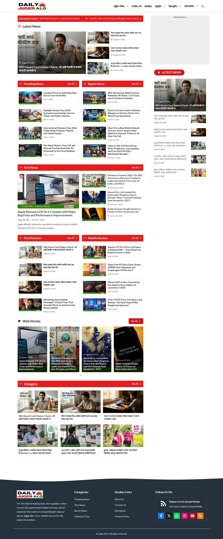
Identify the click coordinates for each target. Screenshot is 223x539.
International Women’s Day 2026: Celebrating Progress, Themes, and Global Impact (60, 131)
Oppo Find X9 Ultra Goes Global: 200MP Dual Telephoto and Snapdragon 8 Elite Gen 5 (124, 267)
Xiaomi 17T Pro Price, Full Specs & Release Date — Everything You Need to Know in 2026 (124, 250)
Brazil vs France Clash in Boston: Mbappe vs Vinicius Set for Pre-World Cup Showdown (124, 113)
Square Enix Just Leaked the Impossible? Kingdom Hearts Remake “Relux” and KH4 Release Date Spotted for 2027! (124, 196)
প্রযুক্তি (158, 6)
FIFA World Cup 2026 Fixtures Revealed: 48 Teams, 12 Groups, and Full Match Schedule (124, 95)
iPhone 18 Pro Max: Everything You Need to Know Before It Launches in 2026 (123, 285)
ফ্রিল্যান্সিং (173, 6)
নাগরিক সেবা (137, 6)
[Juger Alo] (32, 6)
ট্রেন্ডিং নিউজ (119, 6)
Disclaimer (120, 510)
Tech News (79, 505)
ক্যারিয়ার (148, 6)
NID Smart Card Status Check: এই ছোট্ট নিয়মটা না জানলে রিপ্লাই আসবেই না (60, 248)
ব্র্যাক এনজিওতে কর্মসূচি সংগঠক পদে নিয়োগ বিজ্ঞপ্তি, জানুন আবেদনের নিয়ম (120, 451)
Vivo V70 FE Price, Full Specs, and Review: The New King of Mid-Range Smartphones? (125, 302)
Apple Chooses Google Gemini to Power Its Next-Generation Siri (124, 210)
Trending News (81, 499)
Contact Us (120, 505)
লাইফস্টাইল (189, 6)
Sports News (80, 510)
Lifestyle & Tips (82, 516)
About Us (119, 499)
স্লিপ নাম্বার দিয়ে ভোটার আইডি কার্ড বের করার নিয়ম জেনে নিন (126, 34)
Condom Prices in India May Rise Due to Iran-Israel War (60, 94)
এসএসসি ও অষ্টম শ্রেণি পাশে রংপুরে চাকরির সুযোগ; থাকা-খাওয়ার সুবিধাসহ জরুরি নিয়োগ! (107, 18)
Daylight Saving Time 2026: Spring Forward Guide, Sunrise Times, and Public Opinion (59, 113)
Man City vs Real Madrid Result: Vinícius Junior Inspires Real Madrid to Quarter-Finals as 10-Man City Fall (124, 132)
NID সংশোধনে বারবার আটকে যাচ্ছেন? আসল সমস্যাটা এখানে (125, 49)
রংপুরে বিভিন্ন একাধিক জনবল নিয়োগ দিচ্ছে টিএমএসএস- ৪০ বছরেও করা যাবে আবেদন (126, 64)
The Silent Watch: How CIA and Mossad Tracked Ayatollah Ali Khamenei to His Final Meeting (59, 148)
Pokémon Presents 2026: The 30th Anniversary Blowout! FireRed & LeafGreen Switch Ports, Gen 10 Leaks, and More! (124, 179)
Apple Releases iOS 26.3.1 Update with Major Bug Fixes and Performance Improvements (47, 213)
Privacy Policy (122, 516)
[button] (202, 6)
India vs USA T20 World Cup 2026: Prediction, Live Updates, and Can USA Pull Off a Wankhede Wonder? (123, 149)
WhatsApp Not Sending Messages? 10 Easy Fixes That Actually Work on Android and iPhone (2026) (59, 303)
